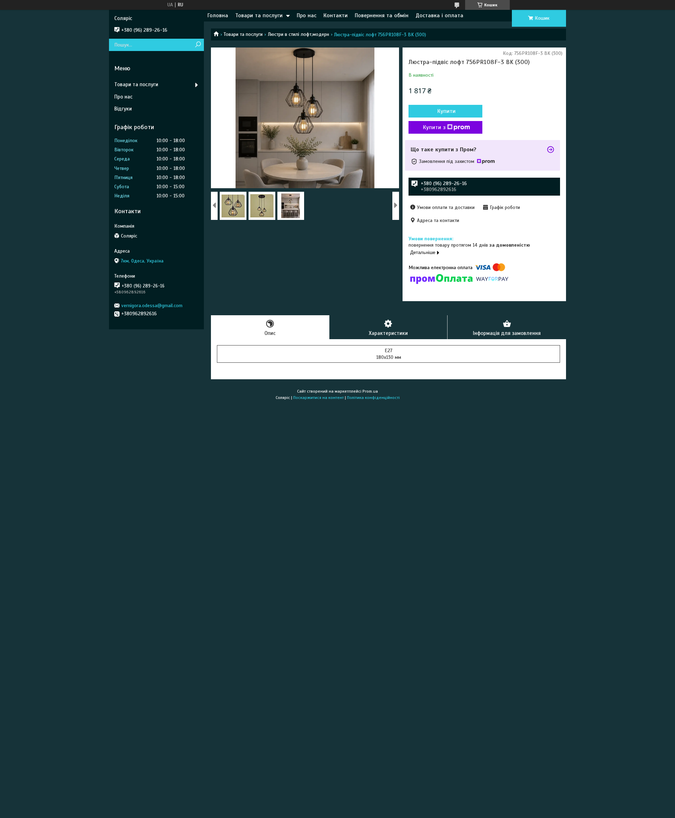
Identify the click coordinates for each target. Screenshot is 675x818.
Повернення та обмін (382, 15)
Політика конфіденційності (373, 397)
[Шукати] (198, 45)
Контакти (335, 15)
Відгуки (123, 109)
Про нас (306, 15)
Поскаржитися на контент (318, 397)
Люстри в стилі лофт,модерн (298, 34)
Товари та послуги (259, 15)
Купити (446, 111)
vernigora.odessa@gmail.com (151, 306)
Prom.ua (370, 391)
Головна (217, 15)
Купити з (434, 127)
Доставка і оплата (439, 15)
